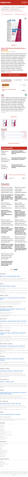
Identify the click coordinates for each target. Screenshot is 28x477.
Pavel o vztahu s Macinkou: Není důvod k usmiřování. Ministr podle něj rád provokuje (7, 230)
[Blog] (22, 2)
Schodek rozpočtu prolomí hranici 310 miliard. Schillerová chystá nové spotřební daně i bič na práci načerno (12, 348)
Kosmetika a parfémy (3, 450)
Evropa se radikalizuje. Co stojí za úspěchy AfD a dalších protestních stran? (13, 278)
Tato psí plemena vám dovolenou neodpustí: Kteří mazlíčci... (18, 166)
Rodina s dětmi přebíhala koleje (5, 417)
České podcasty (2, 462)
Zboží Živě (2, 426)
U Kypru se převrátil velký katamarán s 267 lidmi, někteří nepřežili (11, 279)
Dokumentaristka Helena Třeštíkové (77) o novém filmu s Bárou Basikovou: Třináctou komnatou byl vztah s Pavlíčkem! (13, 420)
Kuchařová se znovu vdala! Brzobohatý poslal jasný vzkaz (10, 303)
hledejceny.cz (2, 425)
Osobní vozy (2, 427)
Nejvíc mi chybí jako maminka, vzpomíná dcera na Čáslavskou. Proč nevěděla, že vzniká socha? (13, 289)
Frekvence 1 (2, 465)
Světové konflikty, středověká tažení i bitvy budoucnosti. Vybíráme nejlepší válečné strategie (13, 407)
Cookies (21, 473)
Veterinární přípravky (14, 9)
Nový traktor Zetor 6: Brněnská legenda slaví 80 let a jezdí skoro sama (12, 405)
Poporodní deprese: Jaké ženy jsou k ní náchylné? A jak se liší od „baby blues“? (14, 398)
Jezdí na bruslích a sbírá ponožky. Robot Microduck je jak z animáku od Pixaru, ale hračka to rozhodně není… (14, 340)
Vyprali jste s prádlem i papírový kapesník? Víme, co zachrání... (18, 152)
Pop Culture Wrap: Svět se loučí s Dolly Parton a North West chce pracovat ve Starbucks (13, 387)
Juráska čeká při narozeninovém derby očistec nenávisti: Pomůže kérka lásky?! (13, 292)
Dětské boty (2, 453)
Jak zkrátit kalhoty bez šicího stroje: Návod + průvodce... (18, 158)
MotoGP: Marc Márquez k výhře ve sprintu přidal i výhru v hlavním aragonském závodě (14, 326)
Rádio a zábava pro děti (4, 463)
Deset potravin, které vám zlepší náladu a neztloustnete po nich (11, 397)
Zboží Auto (2, 436)
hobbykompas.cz (6, 7)
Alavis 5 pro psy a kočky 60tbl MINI (9, 90)
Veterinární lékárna (5, 9)
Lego (1, 447)
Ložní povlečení (3, 454)
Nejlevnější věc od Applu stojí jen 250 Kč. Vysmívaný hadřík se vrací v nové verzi (14, 338)
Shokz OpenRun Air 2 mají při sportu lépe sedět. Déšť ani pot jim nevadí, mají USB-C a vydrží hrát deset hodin (13, 337)
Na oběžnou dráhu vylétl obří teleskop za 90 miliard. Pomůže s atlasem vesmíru (14, 281)
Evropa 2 (1, 466)
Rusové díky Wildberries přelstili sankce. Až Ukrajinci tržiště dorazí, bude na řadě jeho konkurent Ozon (20, 214)
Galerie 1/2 (14, 45)
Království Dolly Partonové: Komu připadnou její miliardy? (10, 302)
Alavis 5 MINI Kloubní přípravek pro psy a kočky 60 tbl (13, 49)
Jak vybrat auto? (3, 438)
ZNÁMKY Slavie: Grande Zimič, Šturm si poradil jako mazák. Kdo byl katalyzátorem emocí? (7, 246)
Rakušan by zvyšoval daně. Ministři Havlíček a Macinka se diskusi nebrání (13, 301)
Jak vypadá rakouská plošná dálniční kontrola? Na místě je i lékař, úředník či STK (13, 324)
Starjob (1, 461)
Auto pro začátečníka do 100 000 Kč (6, 434)
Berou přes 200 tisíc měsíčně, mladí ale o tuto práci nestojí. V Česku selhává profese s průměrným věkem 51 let (21, 248)
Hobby (13, 7)
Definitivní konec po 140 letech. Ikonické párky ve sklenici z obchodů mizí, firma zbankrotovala (14, 351)
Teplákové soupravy (3, 452)
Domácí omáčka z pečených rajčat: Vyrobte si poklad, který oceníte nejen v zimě (14, 365)
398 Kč (23, 90)
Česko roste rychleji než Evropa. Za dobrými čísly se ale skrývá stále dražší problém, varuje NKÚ (7, 197)
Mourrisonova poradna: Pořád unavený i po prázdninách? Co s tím (11, 409)
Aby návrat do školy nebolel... (5, 313)
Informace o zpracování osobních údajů (12, 473)
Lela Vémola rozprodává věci (5, 416)
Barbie (1, 446)
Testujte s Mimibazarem (4, 443)
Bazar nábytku (2, 456)
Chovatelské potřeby (20, 7)
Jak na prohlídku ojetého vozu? (5, 431)
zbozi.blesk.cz (2, 430)
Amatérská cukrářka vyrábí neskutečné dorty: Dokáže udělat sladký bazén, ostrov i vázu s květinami (13, 363)
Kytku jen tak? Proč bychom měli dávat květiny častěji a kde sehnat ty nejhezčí (13, 383)
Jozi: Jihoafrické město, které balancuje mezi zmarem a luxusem (11, 372)
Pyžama (1, 449)
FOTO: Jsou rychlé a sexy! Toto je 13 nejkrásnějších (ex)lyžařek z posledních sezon (21, 197)
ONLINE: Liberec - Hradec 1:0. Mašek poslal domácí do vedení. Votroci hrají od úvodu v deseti (13, 291)
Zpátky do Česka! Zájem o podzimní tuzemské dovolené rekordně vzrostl (12, 374)
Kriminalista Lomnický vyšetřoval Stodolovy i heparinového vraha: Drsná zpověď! (7, 263)
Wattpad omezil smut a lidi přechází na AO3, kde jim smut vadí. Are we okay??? (14, 385)
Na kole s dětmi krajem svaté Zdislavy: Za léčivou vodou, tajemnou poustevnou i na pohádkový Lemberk (14, 316)
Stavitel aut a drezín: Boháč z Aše (5, 327)
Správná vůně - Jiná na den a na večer (6, 312)
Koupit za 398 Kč (14, 75)
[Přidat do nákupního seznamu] (25, 18)
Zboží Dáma (2, 429)
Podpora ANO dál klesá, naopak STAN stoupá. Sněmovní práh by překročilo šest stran (14, 353)
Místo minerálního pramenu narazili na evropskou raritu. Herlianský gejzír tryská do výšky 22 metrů (13, 376)
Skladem (24, 85)
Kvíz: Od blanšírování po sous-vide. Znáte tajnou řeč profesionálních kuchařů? (13, 364)
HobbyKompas (2, 433)
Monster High (2, 445)
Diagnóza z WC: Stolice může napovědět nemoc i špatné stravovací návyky (13, 395)
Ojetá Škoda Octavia (3, 437)
